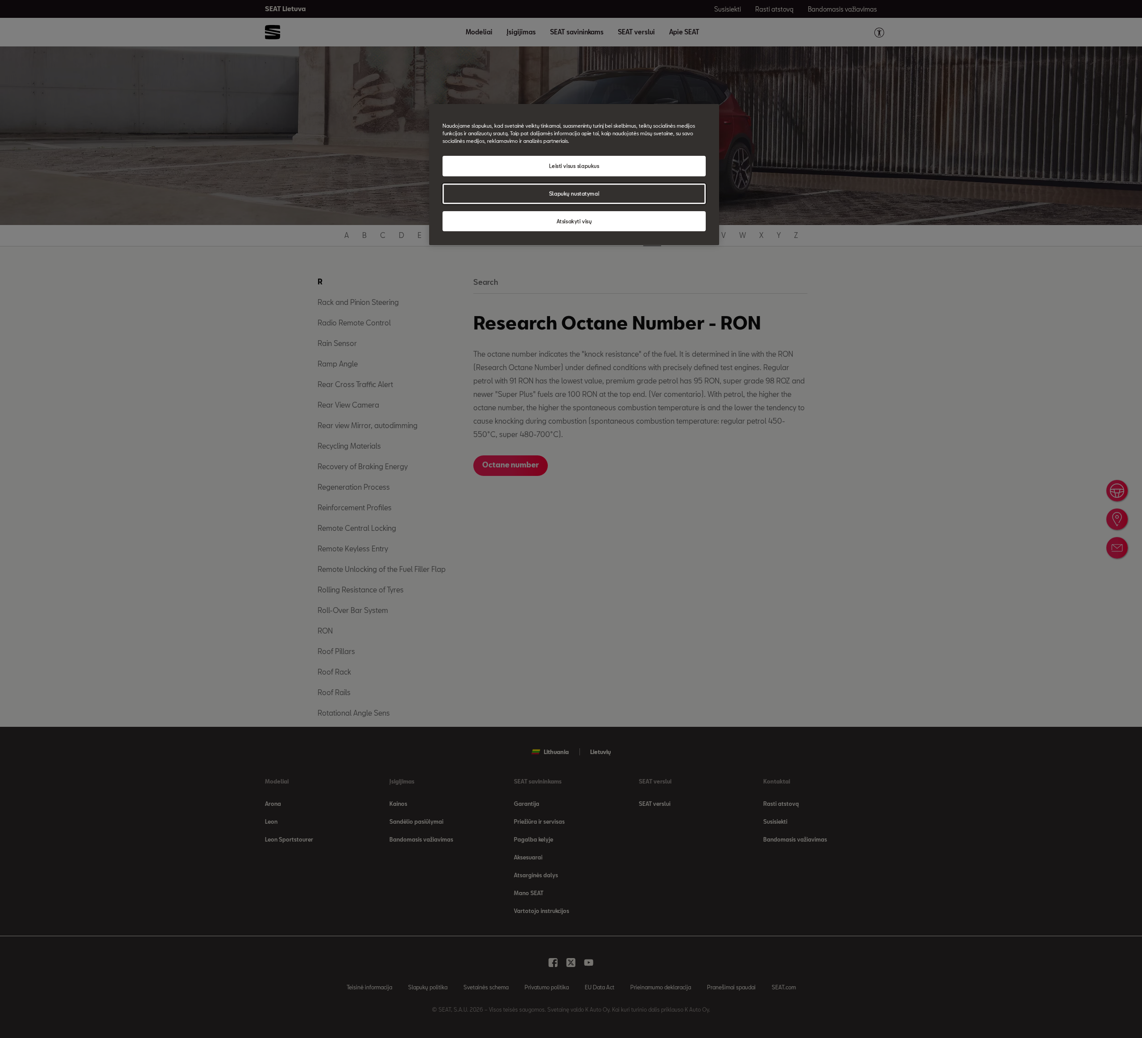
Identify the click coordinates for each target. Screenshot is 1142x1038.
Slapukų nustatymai (574, 193)
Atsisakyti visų (574, 221)
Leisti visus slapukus (574, 166)
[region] (574, 175)
